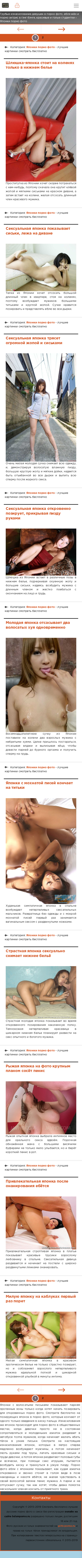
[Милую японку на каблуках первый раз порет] (41, 1335)
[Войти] (17, 5)
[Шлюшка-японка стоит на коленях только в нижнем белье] (41, 130)
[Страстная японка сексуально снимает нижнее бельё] (41, 992)
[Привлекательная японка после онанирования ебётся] (41, 1222)
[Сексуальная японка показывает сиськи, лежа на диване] (41, 267)
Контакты (41, 1498)
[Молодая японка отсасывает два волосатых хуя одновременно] (41, 685)
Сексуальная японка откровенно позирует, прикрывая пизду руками (38, 513)
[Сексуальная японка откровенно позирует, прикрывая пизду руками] (41, 552)
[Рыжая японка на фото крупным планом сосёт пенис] (41, 1107)
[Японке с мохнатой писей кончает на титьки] (41, 851)
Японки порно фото (40, 47)
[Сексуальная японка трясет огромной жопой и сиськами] (41, 407)
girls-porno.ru (66, 1526)
